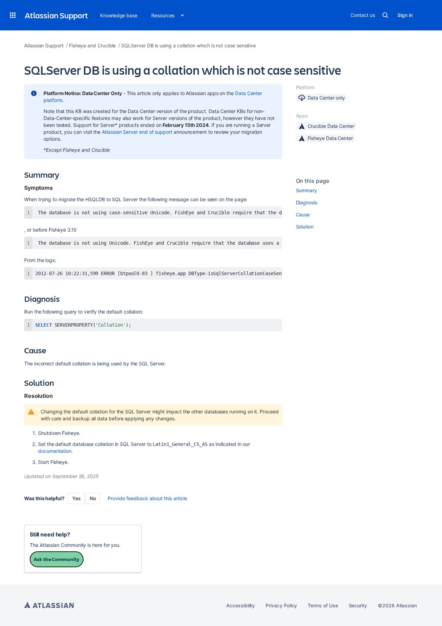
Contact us (362, 15)
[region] (153, 212)
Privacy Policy (281, 605)
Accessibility (240, 605)
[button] (13, 15)
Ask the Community (56, 559)
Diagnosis (306, 202)
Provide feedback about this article (147, 498)
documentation (54, 451)
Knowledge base (118, 15)
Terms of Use (323, 605)
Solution (305, 227)
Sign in (405, 15)
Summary (306, 190)
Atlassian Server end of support (137, 132)
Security (358, 605)
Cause (303, 214)
